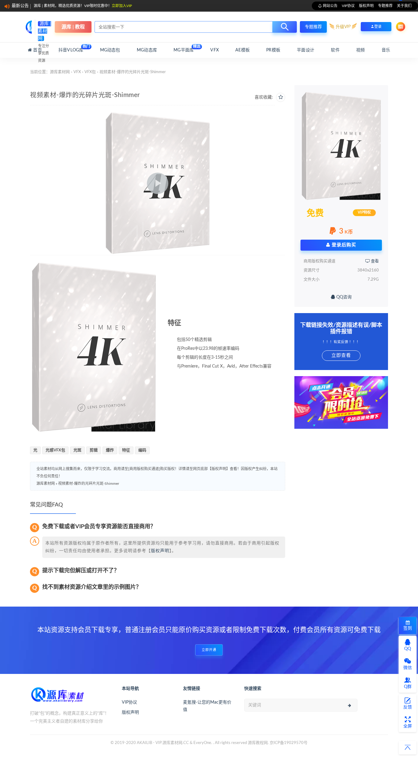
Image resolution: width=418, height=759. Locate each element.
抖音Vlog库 (70, 48)
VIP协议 (348, 6)
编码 (142, 450)
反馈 (407, 707)
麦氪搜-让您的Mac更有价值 (207, 706)
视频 (360, 50)
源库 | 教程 (73, 26)
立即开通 (209, 650)
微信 (407, 668)
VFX (214, 50)
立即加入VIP (122, 6)
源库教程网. (258, 743)
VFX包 (90, 72)
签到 (407, 628)
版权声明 (366, 6)
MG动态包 (110, 50)
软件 (335, 50)
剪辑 (94, 450)
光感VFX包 (55, 450)
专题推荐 (385, 6)
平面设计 (305, 50)
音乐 (386, 50)
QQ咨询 (343, 297)
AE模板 (242, 50)
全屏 (407, 726)
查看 (374, 261)
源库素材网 (60, 72)
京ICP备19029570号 (289, 743)
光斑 (77, 450)
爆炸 (110, 450)
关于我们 (404, 6)
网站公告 (330, 6)
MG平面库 (184, 48)
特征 (126, 450)
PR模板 (273, 50)
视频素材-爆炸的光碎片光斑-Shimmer (88, 483)
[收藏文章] (280, 97)
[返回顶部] (407, 747)
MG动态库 (147, 50)
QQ (407, 649)
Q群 (408, 687)
